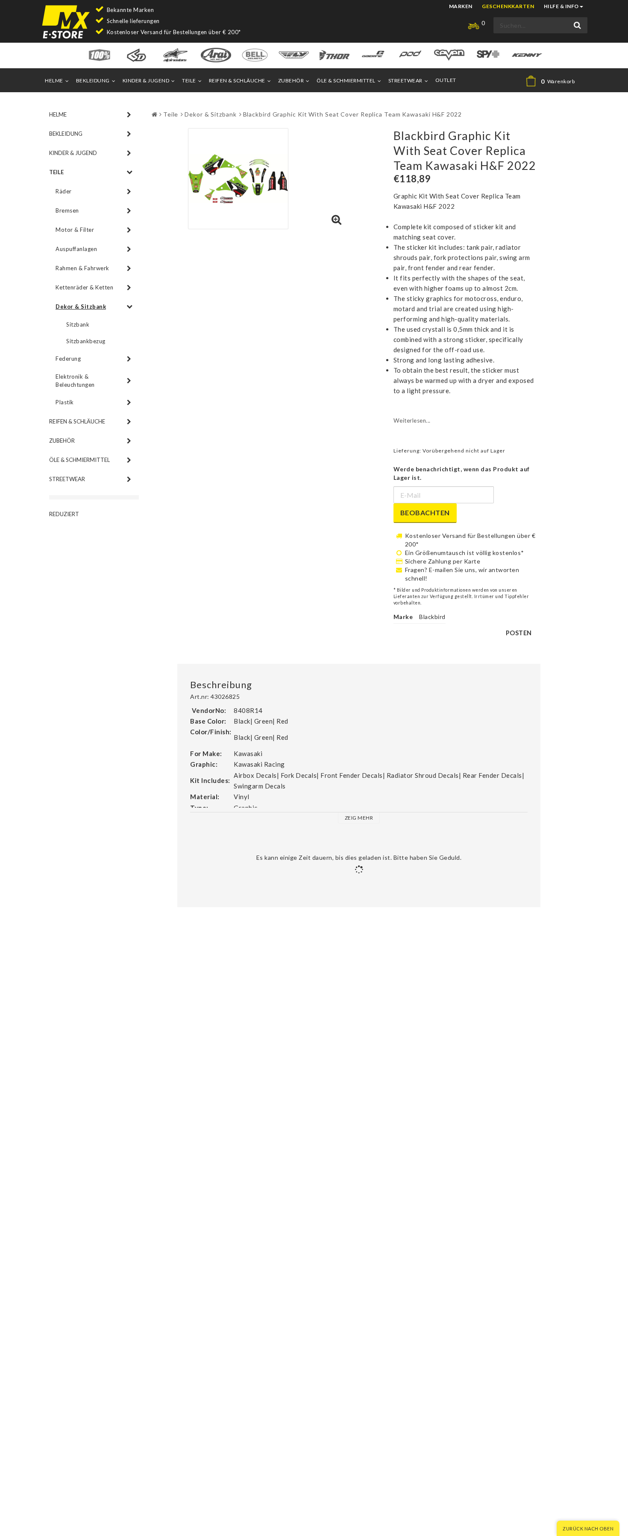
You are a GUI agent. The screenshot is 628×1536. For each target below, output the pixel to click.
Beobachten (425, 512)
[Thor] (334, 54)
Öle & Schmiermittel (346, 80)
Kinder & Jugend (146, 80)
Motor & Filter (75, 229)
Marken (460, 6)
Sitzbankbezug (86, 341)
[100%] (99, 54)
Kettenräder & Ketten (84, 287)
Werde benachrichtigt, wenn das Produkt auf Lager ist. (461, 473)
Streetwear (405, 80)
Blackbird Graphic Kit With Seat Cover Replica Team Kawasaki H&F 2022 (352, 114)
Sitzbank (77, 324)
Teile (189, 80)
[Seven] (449, 54)
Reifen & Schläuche (237, 80)
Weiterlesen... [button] (412, 420)
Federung (68, 358)
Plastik (65, 402)
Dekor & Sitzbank (81, 306)
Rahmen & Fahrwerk (82, 268)
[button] (553, 81)
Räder (64, 191)
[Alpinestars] (175, 54)
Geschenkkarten (508, 6)
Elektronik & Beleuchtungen (75, 380)
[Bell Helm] (254, 54)
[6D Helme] (136, 54)
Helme (54, 80)
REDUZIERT (64, 514)
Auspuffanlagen (76, 248)
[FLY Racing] (293, 54)
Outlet (445, 80)
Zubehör (291, 80)
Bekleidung (93, 80)
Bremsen (67, 210)
